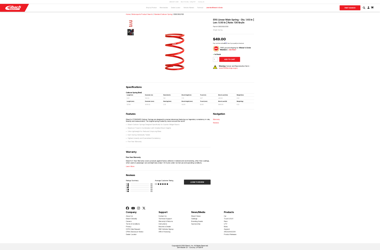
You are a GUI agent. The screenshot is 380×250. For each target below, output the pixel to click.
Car (225, 216)
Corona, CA (201, 2)
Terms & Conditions (133, 224)
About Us (129, 216)
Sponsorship (195, 224)
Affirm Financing (164, 232)
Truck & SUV (228, 219)
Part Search (350, 8)
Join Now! (232, 50)
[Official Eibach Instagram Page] (138, 208)
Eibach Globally (131, 219)
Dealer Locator (175, 7)
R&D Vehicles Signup (166, 229)
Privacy (128, 226)
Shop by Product (151, 7)
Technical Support (165, 219)
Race (225, 221)
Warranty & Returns (166, 221)
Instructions (163, 224)
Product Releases (230, 234)
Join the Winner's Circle (214, 7)
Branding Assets (197, 221)
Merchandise (164, 7)
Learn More (130, 166)
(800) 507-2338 (173, 2)
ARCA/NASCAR (230, 232)
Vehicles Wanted (188, 7)
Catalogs (194, 219)
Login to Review (197, 182)
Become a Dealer (165, 226)
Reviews (216, 123)
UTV (225, 224)
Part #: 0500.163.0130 (220, 26)
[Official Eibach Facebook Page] (127, 208)
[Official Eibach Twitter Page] (143, 208)
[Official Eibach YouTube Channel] (133, 208)
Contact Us (163, 216)
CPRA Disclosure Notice (134, 232)
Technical (200, 7)
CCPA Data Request (133, 229)
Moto (226, 226)
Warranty (216, 119)
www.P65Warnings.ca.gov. (228, 68)
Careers (129, 221)
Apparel (227, 229)
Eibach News (196, 216)
